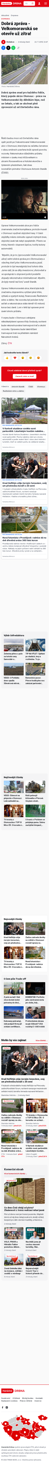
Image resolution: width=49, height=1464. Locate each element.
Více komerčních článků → (15, 1174)
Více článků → (42, 1040)
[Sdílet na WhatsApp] (13, 48)
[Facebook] (2, 1407)
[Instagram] (6, 1407)
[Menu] (46, 3)
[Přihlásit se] (39, 3)
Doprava (14, 15)
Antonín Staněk (18, 387)
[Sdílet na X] (8, 48)
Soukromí (5, 1398)
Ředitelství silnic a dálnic (13, 391)
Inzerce (37, 1401)
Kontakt (39, 1398)
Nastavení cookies (9, 1401)
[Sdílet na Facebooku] (3, 48)
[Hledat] (33, 3)
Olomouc (41, 387)
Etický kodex (27, 1398)
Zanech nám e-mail (24, 376)
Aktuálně (5, 15)
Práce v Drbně (26, 1401)
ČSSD (30, 387)
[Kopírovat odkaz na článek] (18, 48)
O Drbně (16, 1398)
